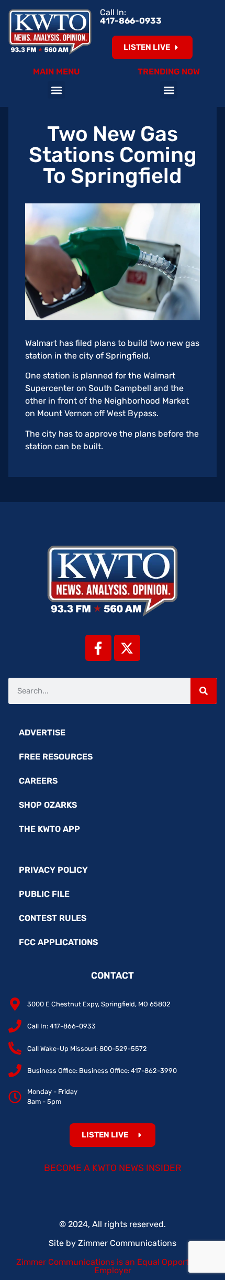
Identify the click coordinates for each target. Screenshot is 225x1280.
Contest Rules (52, 918)
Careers (38, 781)
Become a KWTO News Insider (113, 1168)
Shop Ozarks (48, 805)
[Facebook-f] (98, 648)
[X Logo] (127, 648)
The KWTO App (49, 829)
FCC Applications (58, 942)
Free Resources (56, 757)
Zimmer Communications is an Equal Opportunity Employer (112, 1266)
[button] (56, 90)
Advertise (42, 732)
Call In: (131, 16)
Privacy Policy (53, 870)
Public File (44, 894)
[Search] (203, 691)
